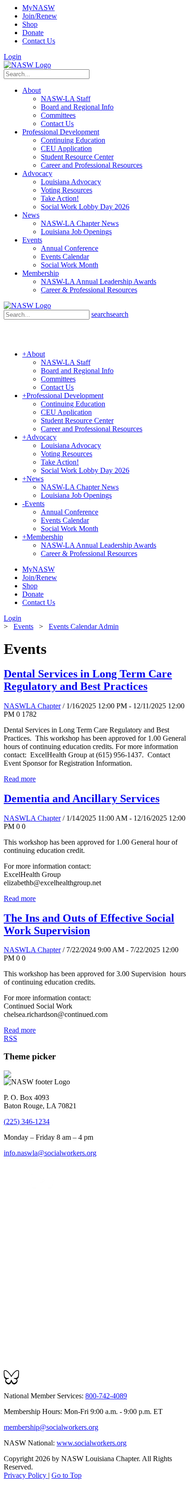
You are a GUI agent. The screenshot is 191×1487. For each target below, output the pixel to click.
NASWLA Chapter (32, 706)
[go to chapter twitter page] (9, 1194)
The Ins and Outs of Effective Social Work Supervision (89, 924)
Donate (33, 32)
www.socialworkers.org (92, 1443)
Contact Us (38, 41)
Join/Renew (39, 16)
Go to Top (66, 1475)
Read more (20, 779)
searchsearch (109, 314)
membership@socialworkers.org (51, 1427)
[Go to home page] (27, 65)
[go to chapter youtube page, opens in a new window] (41, 1194)
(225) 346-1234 (27, 1121)
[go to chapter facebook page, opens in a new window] (20, 1194)
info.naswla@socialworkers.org (50, 1153)
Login (12, 56)
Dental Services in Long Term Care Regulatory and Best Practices (88, 680)
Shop (30, 24)
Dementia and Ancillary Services (81, 798)
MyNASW (38, 8)
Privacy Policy (26, 1475)
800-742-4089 (106, 1396)
